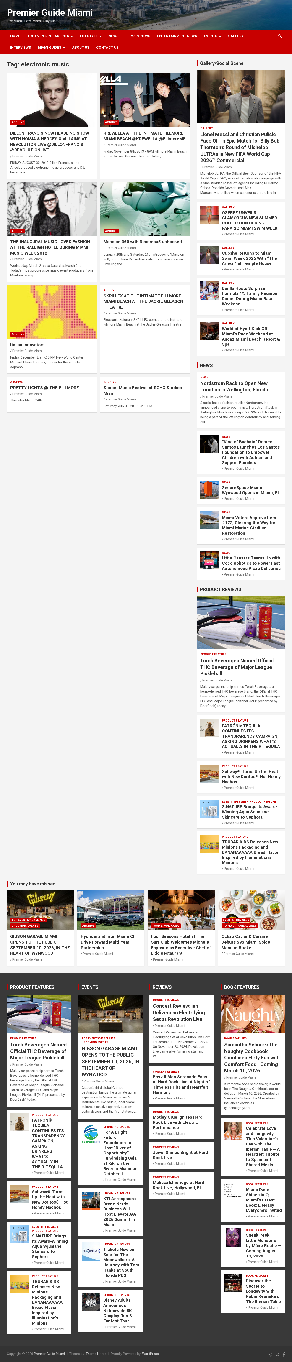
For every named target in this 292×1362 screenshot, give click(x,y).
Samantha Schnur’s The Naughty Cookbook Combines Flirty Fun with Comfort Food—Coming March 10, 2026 (252, 1058)
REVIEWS (162, 987)
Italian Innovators (27, 344)
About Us (80, 48)
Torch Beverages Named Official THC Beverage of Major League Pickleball (237, 667)
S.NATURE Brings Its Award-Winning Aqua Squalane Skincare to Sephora (249, 812)
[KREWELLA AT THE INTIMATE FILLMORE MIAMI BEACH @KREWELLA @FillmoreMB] (145, 100)
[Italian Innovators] (52, 312)
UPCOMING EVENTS (25, 925)
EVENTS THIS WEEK (235, 801)
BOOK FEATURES (242, 987)
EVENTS (210, 36)
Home (15, 36)
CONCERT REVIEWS (166, 1000)
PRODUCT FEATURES (32, 987)
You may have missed (32, 884)
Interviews (20, 48)
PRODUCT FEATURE (213, 654)
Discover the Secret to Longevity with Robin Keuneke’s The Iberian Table (263, 1291)
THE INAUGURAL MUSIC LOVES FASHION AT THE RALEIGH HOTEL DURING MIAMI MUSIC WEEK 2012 (50, 247)
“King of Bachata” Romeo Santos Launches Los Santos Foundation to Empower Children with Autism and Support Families (251, 452)
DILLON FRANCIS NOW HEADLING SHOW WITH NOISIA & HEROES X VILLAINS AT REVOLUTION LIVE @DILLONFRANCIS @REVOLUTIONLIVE (49, 141)
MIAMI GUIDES (49, 48)
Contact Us (107, 48)
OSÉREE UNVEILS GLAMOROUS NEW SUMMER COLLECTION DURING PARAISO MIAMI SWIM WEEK (250, 220)
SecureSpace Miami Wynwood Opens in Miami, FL (251, 490)
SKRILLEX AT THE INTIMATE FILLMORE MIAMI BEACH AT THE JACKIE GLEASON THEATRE (143, 301)
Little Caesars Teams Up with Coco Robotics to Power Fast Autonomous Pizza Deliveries (251, 563)
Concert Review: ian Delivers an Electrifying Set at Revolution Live (179, 1012)
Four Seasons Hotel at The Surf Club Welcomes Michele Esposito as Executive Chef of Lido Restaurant (181, 945)
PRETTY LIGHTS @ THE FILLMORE (44, 387)
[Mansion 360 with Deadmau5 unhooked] (145, 209)
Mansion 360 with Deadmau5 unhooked (143, 241)
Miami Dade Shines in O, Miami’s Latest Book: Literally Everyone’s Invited (264, 1200)
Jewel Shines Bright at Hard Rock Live (180, 1155)
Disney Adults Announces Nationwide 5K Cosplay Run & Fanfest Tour (117, 1311)
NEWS (114, 36)
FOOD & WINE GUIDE (165, 925)
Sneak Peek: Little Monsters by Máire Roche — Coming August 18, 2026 (264, 1245)
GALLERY (236, 36)
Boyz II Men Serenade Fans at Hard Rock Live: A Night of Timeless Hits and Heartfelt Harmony (181, 1084)
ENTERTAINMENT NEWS (177, 36)
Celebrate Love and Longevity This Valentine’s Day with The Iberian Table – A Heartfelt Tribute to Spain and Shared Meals (263, 1146)
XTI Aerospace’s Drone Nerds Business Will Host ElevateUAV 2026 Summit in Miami (119, 1211)
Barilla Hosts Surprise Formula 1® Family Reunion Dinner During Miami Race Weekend (249, 296)
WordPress (150, 1354)
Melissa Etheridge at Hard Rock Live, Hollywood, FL (178, 1185)
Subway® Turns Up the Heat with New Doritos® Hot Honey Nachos (251, 777)
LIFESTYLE (89, 36)
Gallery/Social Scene (221, 63)
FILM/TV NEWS (137, 36)
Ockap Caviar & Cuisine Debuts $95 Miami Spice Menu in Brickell (246, 942)
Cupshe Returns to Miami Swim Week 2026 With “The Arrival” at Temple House (249, 258)
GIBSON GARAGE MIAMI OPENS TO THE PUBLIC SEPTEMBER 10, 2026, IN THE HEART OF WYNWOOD (40, 945)
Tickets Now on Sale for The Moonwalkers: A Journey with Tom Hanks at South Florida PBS (121, 1262)
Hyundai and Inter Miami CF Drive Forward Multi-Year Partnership (108, 942)
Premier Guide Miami (50, 12)
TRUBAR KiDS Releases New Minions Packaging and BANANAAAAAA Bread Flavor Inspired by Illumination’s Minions (250, 852)
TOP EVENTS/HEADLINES (48, 36)
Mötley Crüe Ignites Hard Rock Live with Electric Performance (178, 1122)
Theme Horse (96, 1354)
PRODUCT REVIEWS (220, 589)
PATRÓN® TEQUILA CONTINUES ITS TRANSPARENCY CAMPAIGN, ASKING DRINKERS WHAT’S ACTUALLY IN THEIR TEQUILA (251, 736)
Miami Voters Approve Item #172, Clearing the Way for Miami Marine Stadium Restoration (249, 525)
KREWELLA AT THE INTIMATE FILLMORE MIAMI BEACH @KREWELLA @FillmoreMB (145, 135)
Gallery (206, 128)
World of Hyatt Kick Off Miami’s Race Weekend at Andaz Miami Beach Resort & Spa (251, 336)
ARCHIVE (18, 122)
